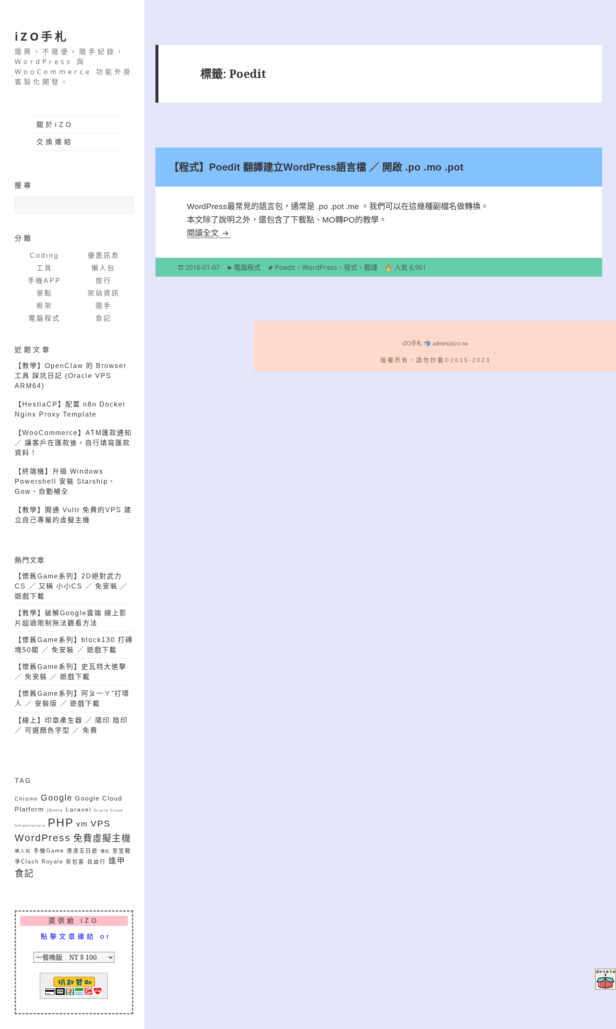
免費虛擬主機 (102, 838)
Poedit (285, 267)
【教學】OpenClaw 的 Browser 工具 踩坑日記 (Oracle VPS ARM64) (71, 375)
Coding (44, 255)
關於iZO (54, 124)
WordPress (43, 838)
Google (56, 797)
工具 (44, 268)
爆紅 (105, 851)
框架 (44, 305)
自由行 (96, 862)
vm (82, 824)
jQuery (55, 810)
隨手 (103, 305)
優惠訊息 (103, 255)
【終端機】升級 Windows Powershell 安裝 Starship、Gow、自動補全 (65, 481)
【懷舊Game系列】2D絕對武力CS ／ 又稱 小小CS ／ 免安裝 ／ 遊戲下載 (71, 586)
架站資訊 (103, 293)
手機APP (44, 280)
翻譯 (371, 267)
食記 (103, 318)
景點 (44, 293)
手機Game (49, 851)
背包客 (75, 862)
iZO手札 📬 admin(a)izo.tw (435, 343)
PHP (61, 822)
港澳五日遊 (82, 851)
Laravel (78, 809)
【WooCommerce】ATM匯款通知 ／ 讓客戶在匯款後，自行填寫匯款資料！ (73, 442)
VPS (101, 823)
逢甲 (117, 861)
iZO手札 (42, 36)
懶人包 (103, 268)
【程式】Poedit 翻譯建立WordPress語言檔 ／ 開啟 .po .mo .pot (316, 167)
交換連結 (54, 141)
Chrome (26, 798)
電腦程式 (44, 318)
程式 (350, 267)
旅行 (103, 280)
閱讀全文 (209, 233)
